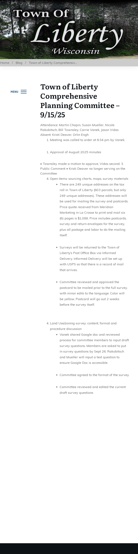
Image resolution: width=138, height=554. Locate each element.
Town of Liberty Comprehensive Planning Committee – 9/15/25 (80, 100)
